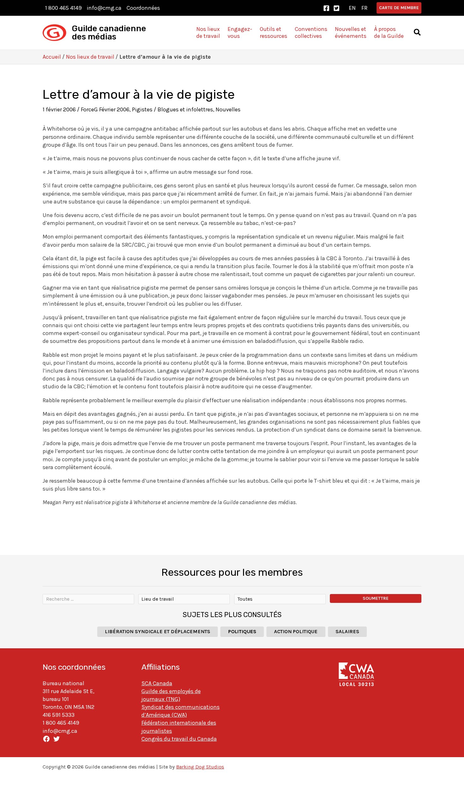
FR (364, 7)
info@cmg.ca (104, 7)
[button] (399, 8)
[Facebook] (326, 8)
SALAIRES (347, 631)
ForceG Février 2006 (105, 109)
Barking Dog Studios (200, 767)
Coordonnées (143, 7)
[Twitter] (336, 8)
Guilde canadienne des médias (109, 33)
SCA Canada (156, 683)
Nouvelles (228, 109)
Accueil (52, 56)
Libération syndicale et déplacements (157, 631)
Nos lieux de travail (90, 56)
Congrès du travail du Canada (179, 738)
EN (352, 7)
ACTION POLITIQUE (296, 631)
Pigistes (142, 109)
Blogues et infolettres (185, 109)
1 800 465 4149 (63, 7)
